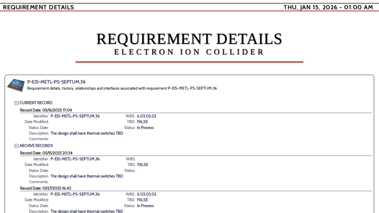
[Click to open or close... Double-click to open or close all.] (16, 85)
